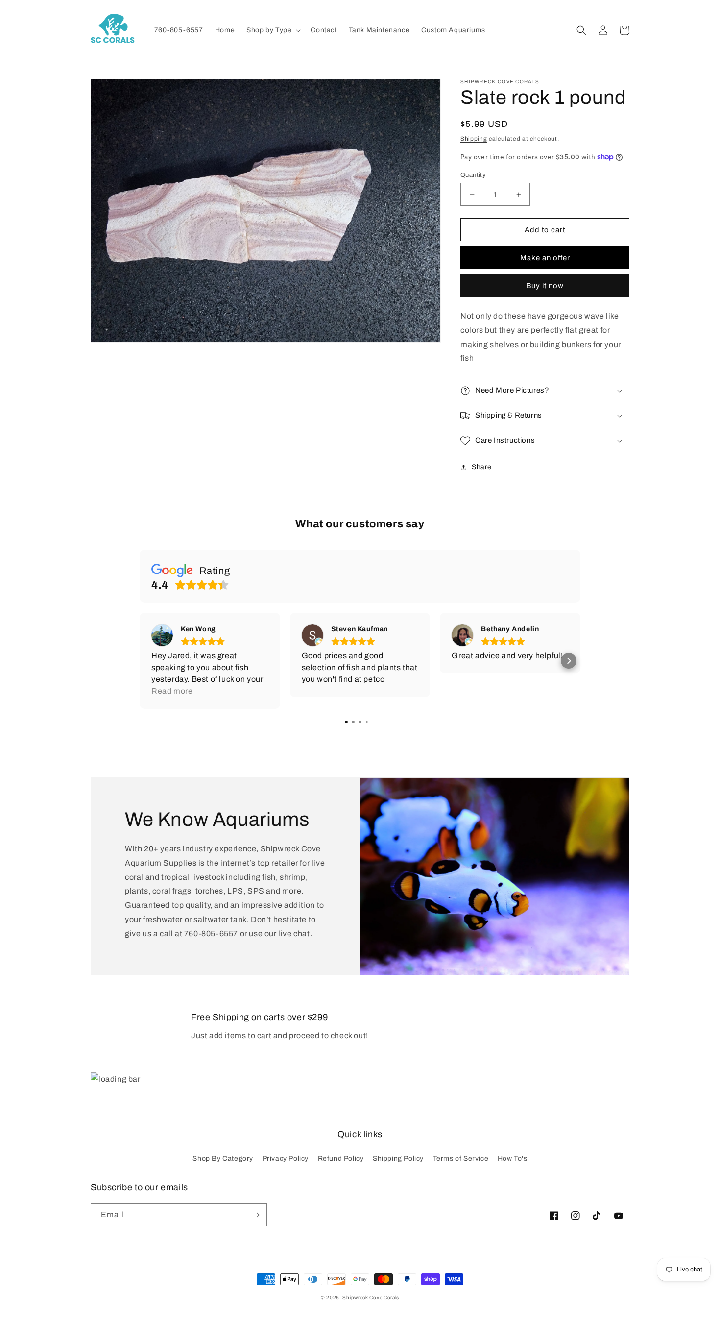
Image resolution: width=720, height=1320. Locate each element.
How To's (513, 1158)
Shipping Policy (398, 1158)
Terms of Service (461, 1158)
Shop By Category (222, 1158)
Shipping (473, 138)
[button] (272, 30)
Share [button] (482, 467)
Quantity (473, 175)
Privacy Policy (286, 1158)
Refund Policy (341, 1158)
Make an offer (545, 258)
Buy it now (545, 286)
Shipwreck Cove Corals (370, 1297)
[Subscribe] (255, 1214)
